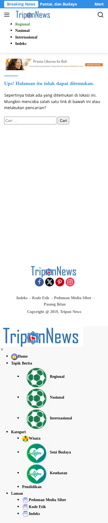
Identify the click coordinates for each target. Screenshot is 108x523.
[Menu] (8, 14)
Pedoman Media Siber (72, 298)
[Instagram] (70, 282)
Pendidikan (32, 487)
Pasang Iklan (55, 304)
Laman (17, 493)
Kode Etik (40, 298)
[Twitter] (49, 282)
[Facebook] (39, 282)
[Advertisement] (54, 187)
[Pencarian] (100, 14)
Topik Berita (21, 363)
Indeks (21, 298)
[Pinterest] (59, 282)
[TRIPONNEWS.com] (32, 14)
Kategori (18, 432)
